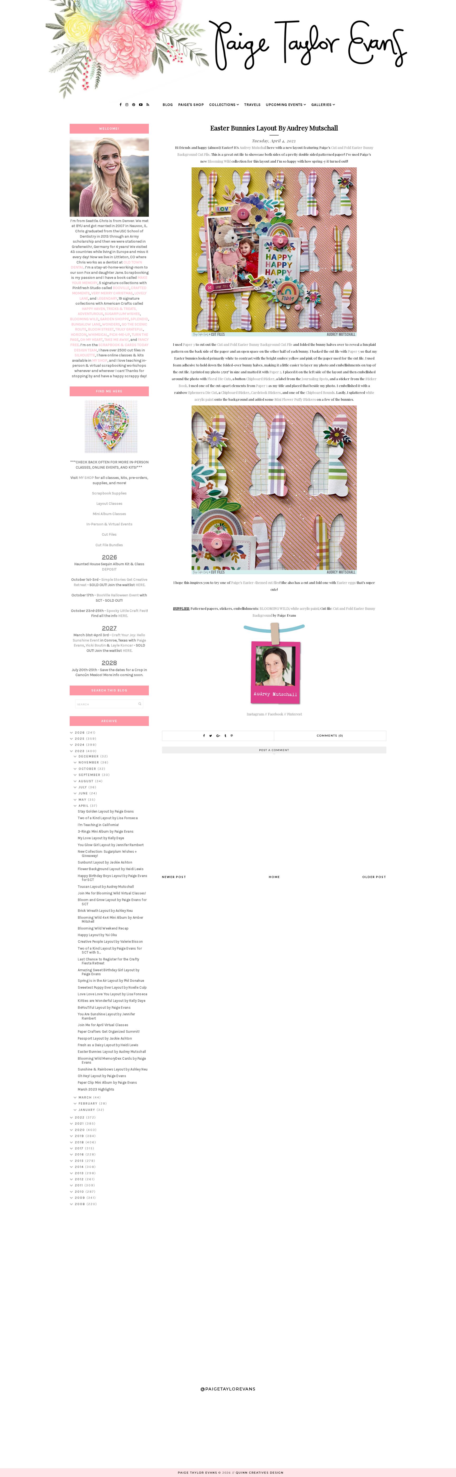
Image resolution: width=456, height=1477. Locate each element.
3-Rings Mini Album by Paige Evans (106, 831)
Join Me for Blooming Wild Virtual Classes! (112, 893)
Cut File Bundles (109, 545)
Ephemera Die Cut (202, 392)
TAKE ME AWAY (116, 339)
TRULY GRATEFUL (129, 329)
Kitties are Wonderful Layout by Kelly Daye (111, 1001)
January (88, 1110)
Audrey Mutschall (253, 147)
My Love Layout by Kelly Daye (101, 838)
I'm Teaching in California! (98, 825)
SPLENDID (139, 319)
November (90, 762)
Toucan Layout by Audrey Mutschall (106, 887)
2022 (80, 1117)
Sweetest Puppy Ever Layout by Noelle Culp (112, 987)
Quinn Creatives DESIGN (260, 1472)
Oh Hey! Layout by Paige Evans (102, 1076)
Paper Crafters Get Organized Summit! (109, 1032)
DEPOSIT (109, 569)
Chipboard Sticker (260, 378)
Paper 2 (275, 372)
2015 (80, 1161)
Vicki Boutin (96, 645)
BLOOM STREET (101, 329)
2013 (80, 1173)
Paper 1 (262, 385)
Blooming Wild (219, 161)
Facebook (275, 714)
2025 (80, 738)
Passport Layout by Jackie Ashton (105, 1038)
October (88, 769)
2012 (80, 1179)
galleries (321, 104)
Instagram (255, 714)
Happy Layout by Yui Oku (97, 935)
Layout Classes (109, 503)
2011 (79, 1185)
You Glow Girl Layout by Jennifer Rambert (111, 845)
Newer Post (174, 877)
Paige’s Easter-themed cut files (255, 582)
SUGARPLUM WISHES (122, 314)
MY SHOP (99, 360)
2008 (81, 1204)
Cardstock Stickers (266, 392)
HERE (140, 585)
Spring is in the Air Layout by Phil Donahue (111, 981)
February (89, 1103)
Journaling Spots (315, 378)
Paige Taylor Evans (197, 1472)
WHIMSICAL (98, 334)
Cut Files (109, 534)
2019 (80, 1136)
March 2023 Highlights (96, 1089)
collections (222, 104)
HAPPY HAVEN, (94, 308)
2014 (80, 1167)
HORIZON (79, 334)
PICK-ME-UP (119, 334)
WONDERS (111, 324)
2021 (80, 1123)
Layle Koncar (122, 645)
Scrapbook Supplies (109, 493)
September (90, 775)
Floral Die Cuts (219, 378)
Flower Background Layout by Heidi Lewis (111, 869)
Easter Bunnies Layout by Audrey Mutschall (112, 1052)
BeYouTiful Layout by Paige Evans (104, 1007)
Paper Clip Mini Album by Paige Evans (107, 1082)
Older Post (374, 877)
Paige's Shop (191, 104)
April (84, 806)
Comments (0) (330, 735)
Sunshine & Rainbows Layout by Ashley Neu (113, 1069)
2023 (80, 751)
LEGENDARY (107, 298)
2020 (80, 1130)
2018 (80, 1142)
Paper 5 (354, 351)
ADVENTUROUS (90, 314)
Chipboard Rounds (320, 392)
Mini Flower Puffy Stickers (295, 399)
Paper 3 (189, 344)
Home (274, 877)
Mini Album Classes (109, 514)
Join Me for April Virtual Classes (103, 1025)
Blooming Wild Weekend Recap (103, 928)
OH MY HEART (91, 339)
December (89, 756)
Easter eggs (346, 582)
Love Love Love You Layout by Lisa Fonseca (112, 994)
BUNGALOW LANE (86, 324)
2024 (80, 745)
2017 (80, 1148)
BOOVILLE (121, 288)
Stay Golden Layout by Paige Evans (106, 811)
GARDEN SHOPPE (114, 319)
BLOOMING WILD (274, 608)
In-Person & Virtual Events (109, 524)
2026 (80, 732)
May (83, 799)
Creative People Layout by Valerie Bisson (110, 941)
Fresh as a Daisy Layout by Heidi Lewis (108, 1045)
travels (252, 104)
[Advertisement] (109, 1294)
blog (168, 104)
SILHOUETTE (85, 355)
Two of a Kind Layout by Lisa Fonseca (108, 818)
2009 (81, 1198)
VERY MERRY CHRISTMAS (112, 293)
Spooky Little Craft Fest (127, 610)
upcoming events (284, 104)
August (87, 781)
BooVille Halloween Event (118, 595)
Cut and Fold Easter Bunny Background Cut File (254, 344)
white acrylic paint (305, 608)
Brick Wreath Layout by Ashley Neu (105, 911)
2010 (80, 1191)
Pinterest (294, 714)
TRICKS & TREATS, (122, 308)
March (86, 1097)
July (83, 787)
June (84, 793)
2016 (80, 1154)
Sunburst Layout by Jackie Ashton (105, 862)
